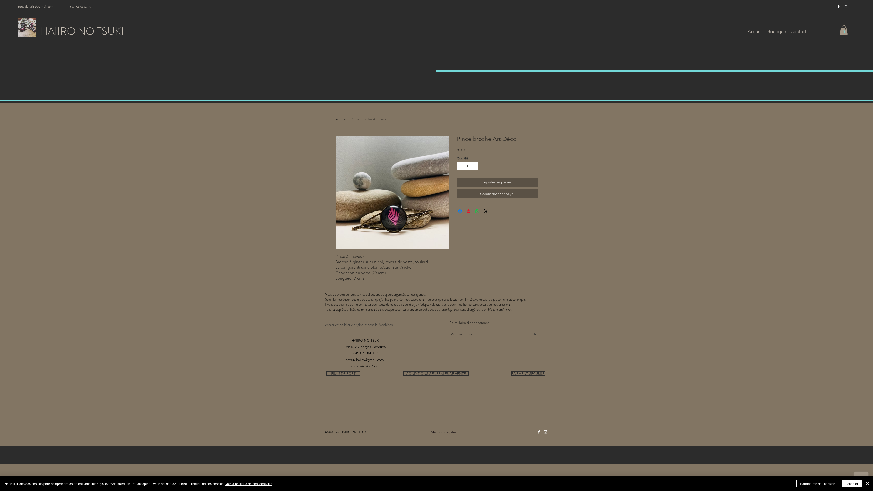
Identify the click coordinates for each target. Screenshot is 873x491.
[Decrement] (460, 166)
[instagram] (845, 6)
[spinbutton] (467, 166)
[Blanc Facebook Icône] (838, 6)
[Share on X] (486, 211)
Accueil (341, 119)
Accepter (851, 483)
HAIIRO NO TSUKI (82, 31)
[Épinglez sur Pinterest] (468, 211)
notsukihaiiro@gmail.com (35, 6)
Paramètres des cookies (817, 483)
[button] (776, 31)
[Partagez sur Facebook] (460, 211)
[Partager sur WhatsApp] (477, 211)
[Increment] (474, 166)
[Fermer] (867, 483)
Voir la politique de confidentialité (248, 483)
